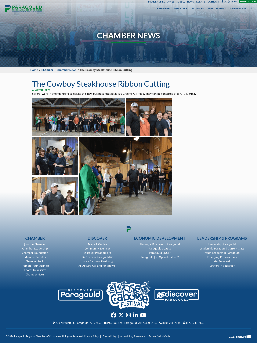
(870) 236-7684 (171, 323)
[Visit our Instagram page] (229, 1)
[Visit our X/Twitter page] (225, 1)
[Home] (23, 8)
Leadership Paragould (222, 244)
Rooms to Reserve (35, 270)
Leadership (238, 8)
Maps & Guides (97, 244)
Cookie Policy (109, 336)
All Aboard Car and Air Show (96, 265)
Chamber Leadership (35, 248)
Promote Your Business (35, 265)
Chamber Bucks (35, 261)
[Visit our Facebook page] (222, 1)
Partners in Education (222, 265)
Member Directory (160, 1)
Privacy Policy (91, 336)
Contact (213, 1)
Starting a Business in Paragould (160, 244)
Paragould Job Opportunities (158, 257)
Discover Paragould (96, 253)
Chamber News (66, 70)
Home (34, 70)
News (190, 1)
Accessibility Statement (132, 336)
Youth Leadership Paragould (222, 253)
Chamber (163, 8)
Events (200, 1)
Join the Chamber (35, 244)
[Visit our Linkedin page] (232, 1)
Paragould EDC (158, 253)
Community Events (96, 248)
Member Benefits (35, 257)
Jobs (179, 1)
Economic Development (209, 8)
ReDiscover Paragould (96, 257)
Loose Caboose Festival (96, 261)
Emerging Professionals (222, 257)
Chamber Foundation (35, 253)
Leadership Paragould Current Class (222, 248)
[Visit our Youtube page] (235, 1)
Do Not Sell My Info (159, 336)
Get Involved (222, 261)
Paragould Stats (158, 248)
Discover (180, 8)
